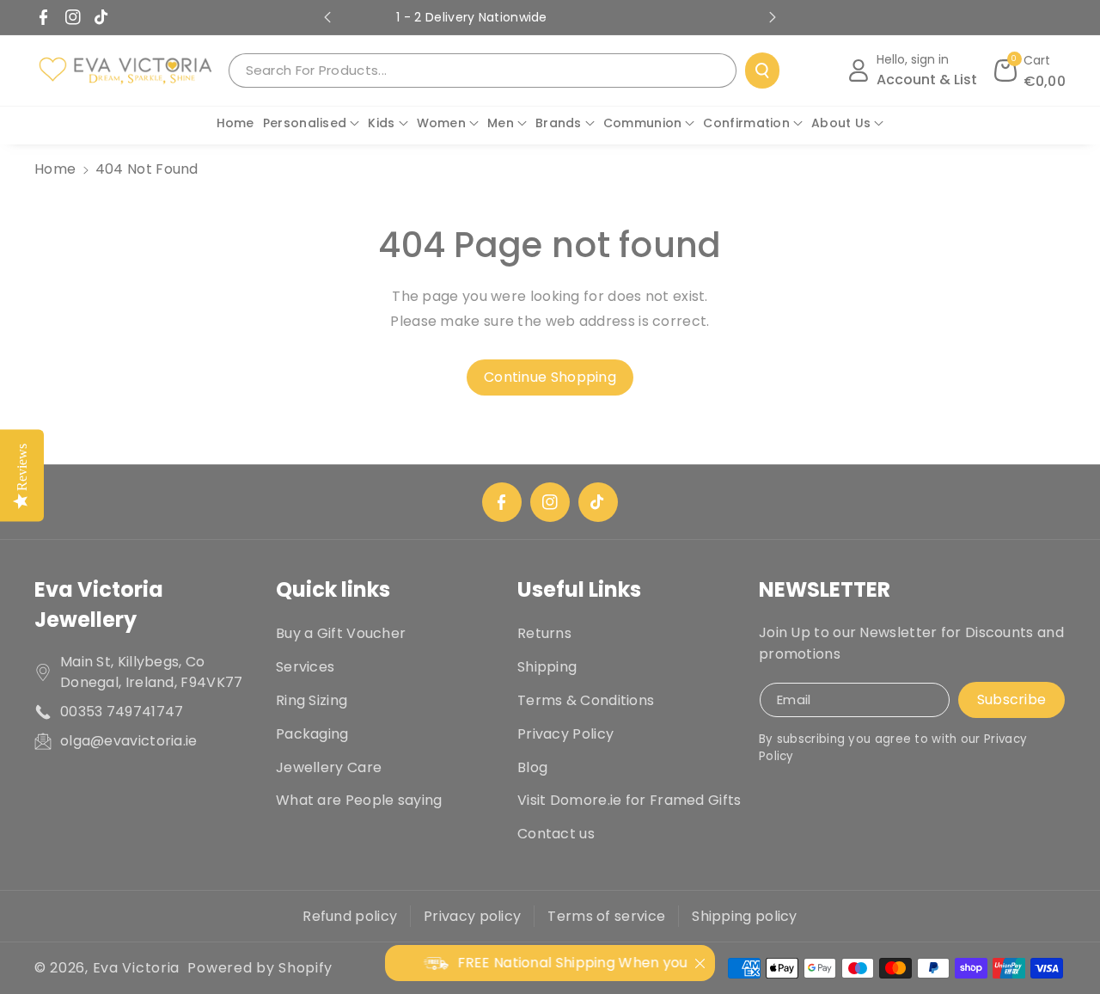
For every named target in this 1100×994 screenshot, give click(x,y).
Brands (558, 123)
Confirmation (746, 123)
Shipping (547, 667)
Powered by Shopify (260, 968)
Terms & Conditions (585, 700)
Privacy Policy (565, 734)
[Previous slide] (327, 17)
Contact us (556, 834)
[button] (1030, 70)
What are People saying (359, 800)
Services (305, 667)
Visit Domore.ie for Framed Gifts (629, 800)
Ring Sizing (311, 700)
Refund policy (349, 916)
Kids (381, 123)
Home (55, 169)
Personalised (305, 123)
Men (500, 123)
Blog (532, 767)
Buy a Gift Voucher (341, 633)
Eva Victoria (136, 968)
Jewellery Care (329, 767)
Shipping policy (745, 916)
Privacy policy (472, 916)
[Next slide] (773, 17)
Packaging (312, 734)
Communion (642, 123)
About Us (841, 123)
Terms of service (606, 916)
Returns (544, 633)
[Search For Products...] (762, 70)
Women (442, 123)
